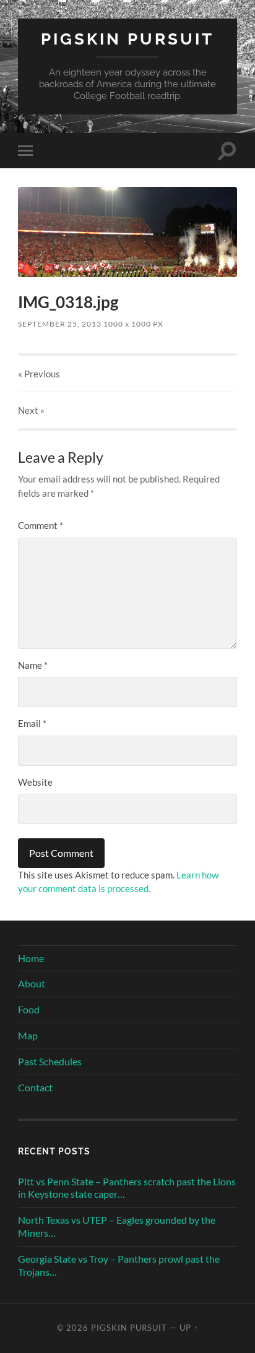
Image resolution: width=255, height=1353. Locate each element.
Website (35, 782)
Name (33, 665)
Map (28, 1035)
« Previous (39, 373)
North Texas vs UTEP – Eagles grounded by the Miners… (116, 1226)
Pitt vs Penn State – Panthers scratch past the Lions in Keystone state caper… (127, 1187)
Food (29, 1009)
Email (32, 723)
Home (31, 958)
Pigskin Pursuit (127, 38)
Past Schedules (50, 1061)
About (31, 983)
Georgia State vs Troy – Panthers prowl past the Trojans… (119, 1265)
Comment (40, 525)
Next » (31, 410)
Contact (35, 1087)
